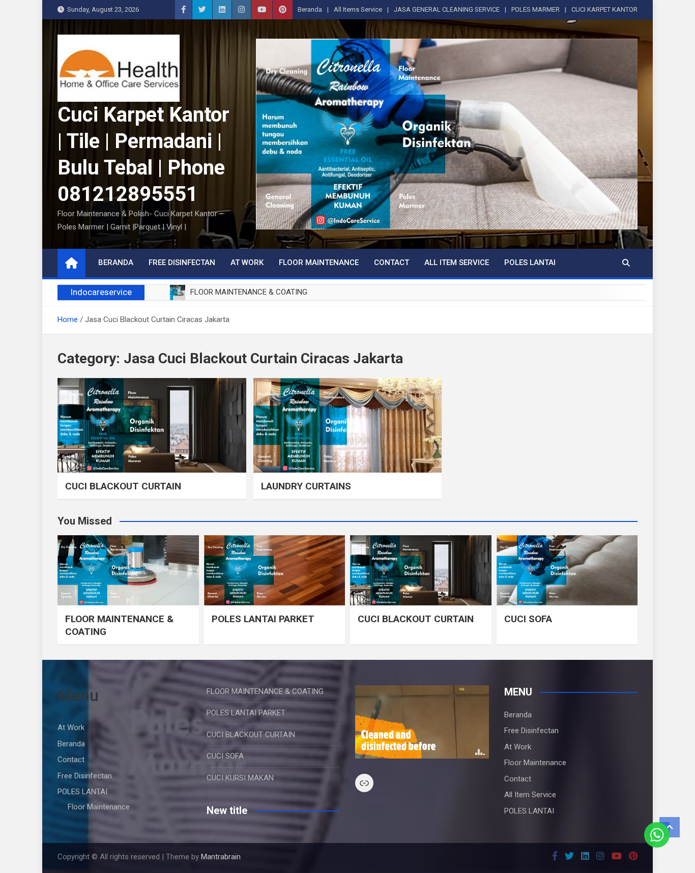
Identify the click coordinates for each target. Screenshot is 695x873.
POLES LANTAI (530, 262)
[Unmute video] (422, 722)
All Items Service (358, 9)
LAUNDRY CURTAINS (306, 486)
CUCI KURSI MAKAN (240, 777)
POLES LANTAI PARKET (263, 619)
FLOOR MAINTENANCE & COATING (265, 691)
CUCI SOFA (528, 619)
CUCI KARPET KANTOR (604, 9)
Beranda (310, 9)
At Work (247, 262)
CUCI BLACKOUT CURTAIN (123, 486)
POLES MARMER (535, 9)
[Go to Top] (669, 827)
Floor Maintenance (319, 262)
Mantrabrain (221, 856)
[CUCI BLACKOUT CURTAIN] (151, 425)
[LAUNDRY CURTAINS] (347, 425)
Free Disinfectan (182, 262)
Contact (391, 262)
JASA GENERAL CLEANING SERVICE (447, 9)
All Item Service (456, 262)
